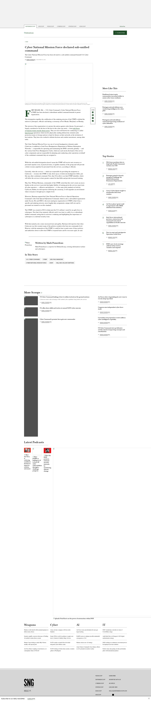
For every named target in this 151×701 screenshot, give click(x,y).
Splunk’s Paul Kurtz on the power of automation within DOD (74, 619)
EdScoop (83, 26)
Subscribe (121, 33)
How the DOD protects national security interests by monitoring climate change (47, 463)
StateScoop (72, 26)
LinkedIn (116, 694)
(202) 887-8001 (113, 687)
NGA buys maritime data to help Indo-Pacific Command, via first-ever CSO (115, 164)
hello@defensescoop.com (118, 691)
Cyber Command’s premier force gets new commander (57, 319)
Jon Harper (111, 184)
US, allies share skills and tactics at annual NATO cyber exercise (60, 308)
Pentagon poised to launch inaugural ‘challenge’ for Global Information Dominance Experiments (114, 178)
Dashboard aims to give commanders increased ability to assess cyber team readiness (113, 96)
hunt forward (29, 133)
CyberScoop (61, 26)
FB (109, 694)
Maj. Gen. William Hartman (65, 263)
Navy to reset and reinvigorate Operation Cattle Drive (116, 233)
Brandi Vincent (112, 169)
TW (113, 694)
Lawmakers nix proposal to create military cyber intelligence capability (112, 318)
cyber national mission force (36, 263)
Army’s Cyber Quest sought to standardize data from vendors (116, 192)
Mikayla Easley (112, 210)
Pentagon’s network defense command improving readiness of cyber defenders (113, 121)
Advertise (122, 26)
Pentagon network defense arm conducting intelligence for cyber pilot (113, 109)
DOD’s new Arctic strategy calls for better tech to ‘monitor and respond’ (114, 245)
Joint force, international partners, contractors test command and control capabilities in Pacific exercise (115, 220)
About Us (27, 690)
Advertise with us (115, 679)
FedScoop (50, 26)
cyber (45, 259)
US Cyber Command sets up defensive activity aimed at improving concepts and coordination (111, 329)
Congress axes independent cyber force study (110, 308)
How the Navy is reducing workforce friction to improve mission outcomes (27, 462)
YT (118, 694)
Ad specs (112, 683)
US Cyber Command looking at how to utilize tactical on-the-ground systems (64, 297)
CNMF (51, 263)
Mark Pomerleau (31, 59)
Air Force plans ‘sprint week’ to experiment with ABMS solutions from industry (115, 205)
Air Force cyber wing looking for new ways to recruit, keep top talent (112, 298)
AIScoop (41, 26)
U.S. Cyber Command (33, 259)
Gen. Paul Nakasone (56, 259)
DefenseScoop (30, 26)
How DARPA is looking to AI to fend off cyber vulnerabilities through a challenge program (37, 464)
